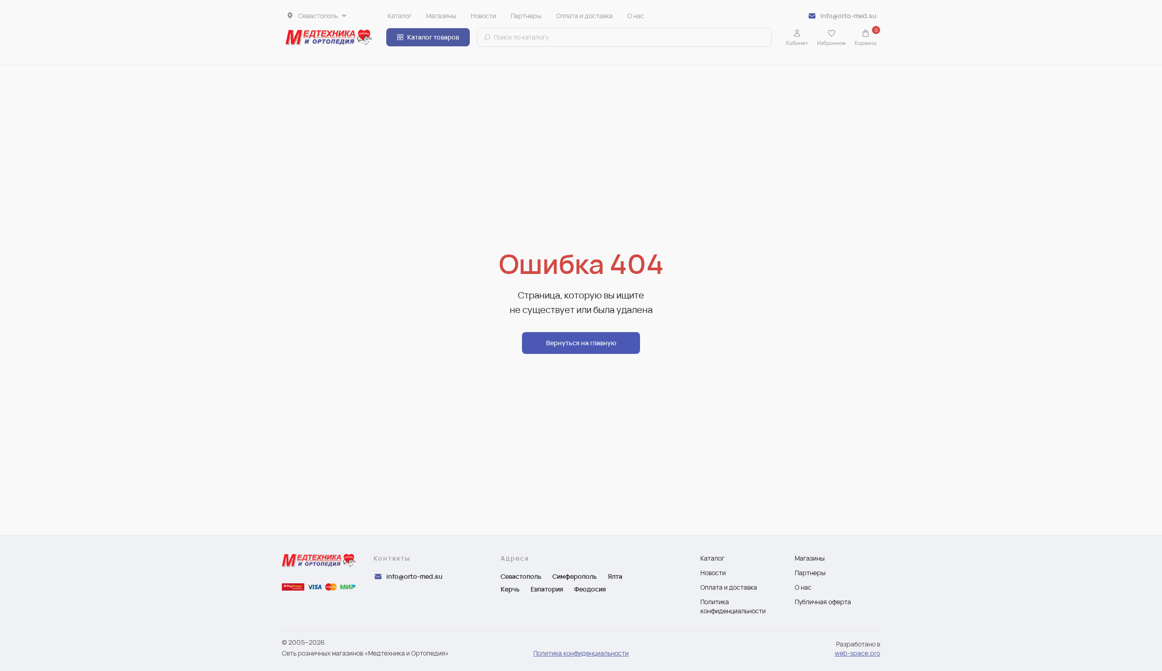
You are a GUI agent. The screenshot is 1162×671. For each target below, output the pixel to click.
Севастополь (521, 576)
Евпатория (547, 589)
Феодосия (590, 589)
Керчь (510, 589)
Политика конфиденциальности (581, 653)
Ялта (615, 576)
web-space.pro (857, 653)
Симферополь (574, 576)
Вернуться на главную (581, 342)
